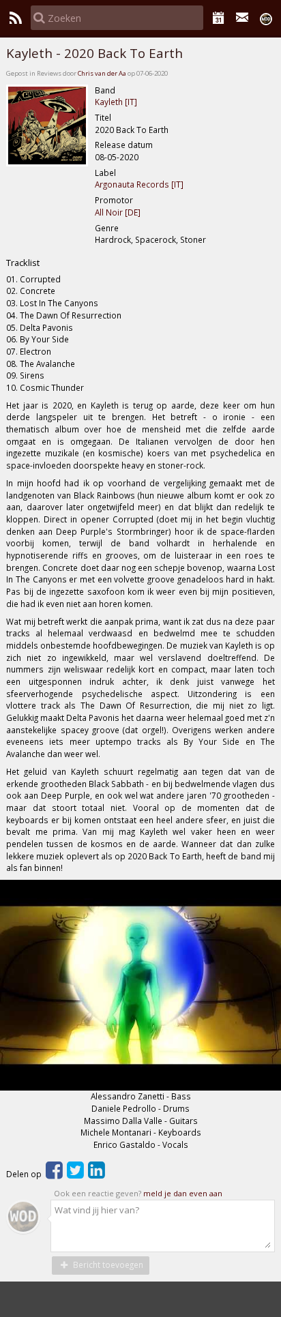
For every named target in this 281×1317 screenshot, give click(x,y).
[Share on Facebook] (54, 1173)
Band (105, 90)
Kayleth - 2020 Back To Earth (94, 53)
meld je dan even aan (182, 1193)
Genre (107, 227)
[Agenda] (219, 17)
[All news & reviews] (15, 17)
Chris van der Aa (102, 73)
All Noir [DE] (117, 212)
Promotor (114, 199)
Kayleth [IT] (116, 101)
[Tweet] (75, 1173)
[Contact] (242, 17)
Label (105, 172)
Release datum (124, 144)
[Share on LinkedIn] (96, 1173)
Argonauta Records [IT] (139, 184)
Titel (103, 117)
